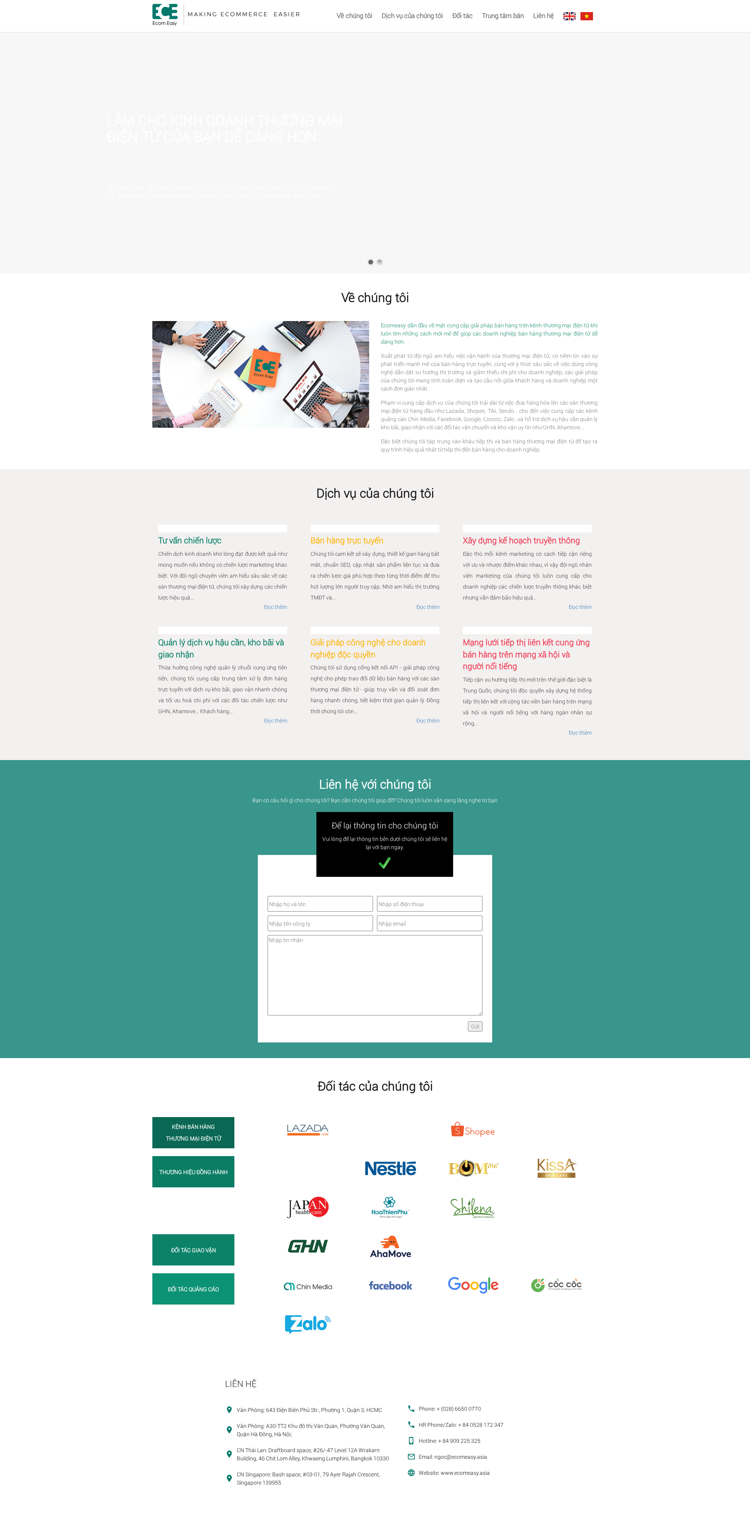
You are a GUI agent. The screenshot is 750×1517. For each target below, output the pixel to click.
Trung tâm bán (503, 15)
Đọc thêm (275, 606)
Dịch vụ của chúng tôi (412, 15)
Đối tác (462, 15)
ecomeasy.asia (21, 1509)
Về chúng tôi (354, 15)
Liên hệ (543, 15)
